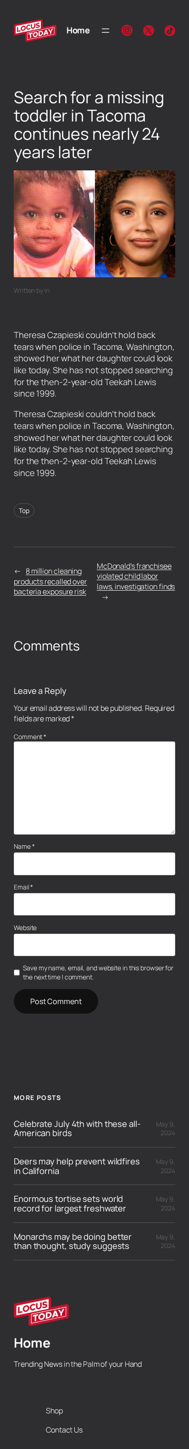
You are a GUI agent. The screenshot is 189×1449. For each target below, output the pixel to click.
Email (23, 887)
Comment (30, 736)
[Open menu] (105, 30)
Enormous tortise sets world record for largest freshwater (70, 1203)
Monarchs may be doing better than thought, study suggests (73, 1241)
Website (25, 927)
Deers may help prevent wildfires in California (77, 1166)
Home (78, 30)
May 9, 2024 (165, 1128)
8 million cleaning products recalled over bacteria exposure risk (50, 581)
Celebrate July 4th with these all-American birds (77, 1128)
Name (24, 846)
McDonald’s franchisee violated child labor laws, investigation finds (136, 576)
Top (24, 510)
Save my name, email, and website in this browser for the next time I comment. (98, 972)
